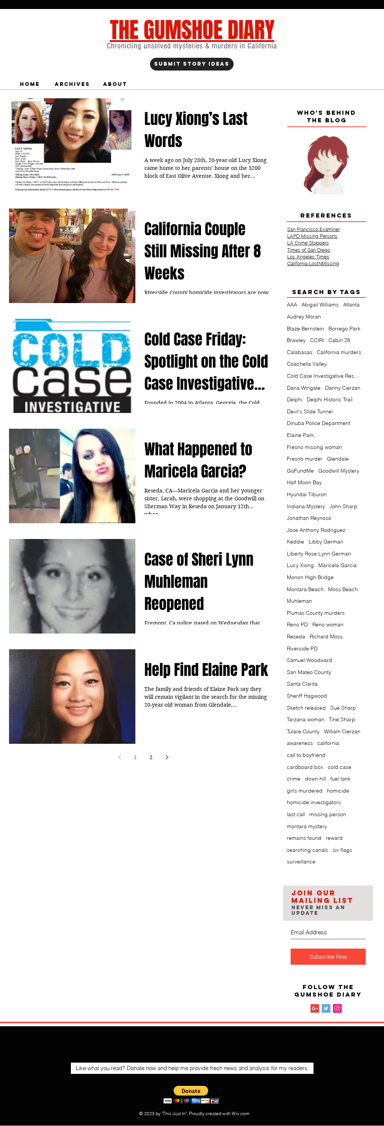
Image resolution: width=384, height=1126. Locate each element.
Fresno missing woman (314, 447)
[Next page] (167, 757)
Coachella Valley (307, 363)
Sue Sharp (343, 707)
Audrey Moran (304, 316)
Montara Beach (305, 589)
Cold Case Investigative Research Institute (324, 375)
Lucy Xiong (300, 565)
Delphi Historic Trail (329, 399)
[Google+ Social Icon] (314, 1008)
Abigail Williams (320, 304)
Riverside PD (302, 648)
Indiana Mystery (306, 506)
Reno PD (297, 624)
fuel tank (340, 778)
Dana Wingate (304, 387)
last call (296, 814)
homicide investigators (314, 802)
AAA (292, 304)
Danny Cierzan (342, 387)
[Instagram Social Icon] (337, 1008)
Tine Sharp (342, 719)
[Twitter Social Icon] (326, 1008)
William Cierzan (342, 731)
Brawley (296, 340)
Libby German (326, 541)
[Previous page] (119, 757)
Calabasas (299, 352)
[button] (191, 1094)
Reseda (296, 636)
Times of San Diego (308, 250)
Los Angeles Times (308, 257)
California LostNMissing (313, 263)
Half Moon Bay (304, 482)
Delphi (294, 399)
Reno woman (328, 624)
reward (334, 838)
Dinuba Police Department (318, 423)
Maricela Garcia (337, 565)
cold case (339, 767)
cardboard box (305, 767)
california (328, 743)
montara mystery (307, 826)
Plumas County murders (316, 613)
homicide (338, 790)
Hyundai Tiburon (307, 494)
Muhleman (299, 601)
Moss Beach (343, 589)
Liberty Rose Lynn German (319, 553)
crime (293, 778)
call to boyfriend (306, 755)
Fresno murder (304, 458)
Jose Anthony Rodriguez (316, 530)
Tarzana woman (305, 719)
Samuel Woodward (309, 660)
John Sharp (343, 506)
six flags (342, 850)
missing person (327, 814)
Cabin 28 (339, 340)
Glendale (338, 458)
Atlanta (351, 304)
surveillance (301, 861)
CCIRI (317, 340)
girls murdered (304, 790)
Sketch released (306, 707)
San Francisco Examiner (313, 229)
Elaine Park (300, 435)
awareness (300, 743)
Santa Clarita (302, 683)
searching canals (307, 850)
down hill (315, 778)
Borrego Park (344, 328)
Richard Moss (326, 636)
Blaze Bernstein (305, 328)
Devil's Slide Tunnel (310, 411)
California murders (339, 352)
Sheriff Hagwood (307, 695)
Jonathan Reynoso (309, 518)
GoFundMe (300, 470)
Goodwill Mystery (338, 470)
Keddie (295, 541)
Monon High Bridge (310, 577)
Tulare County (303, 731)
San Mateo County (309, 672)
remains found (304, 838)
